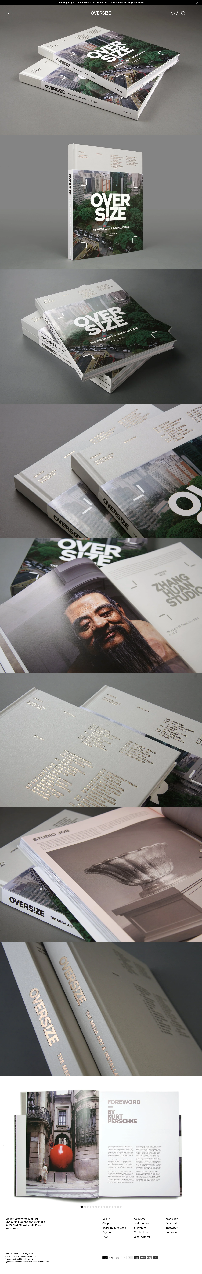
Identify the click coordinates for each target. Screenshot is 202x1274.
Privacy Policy (27, 1254)
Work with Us (142, 1236)
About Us (139, 1218)
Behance (171, 1232)
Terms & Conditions (13, 1254)
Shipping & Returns (114, 1227)
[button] (4, 1145)
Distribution (141, 1223)
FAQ (105, 1236)
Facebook (171, 1218)
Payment (107, 1232)
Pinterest (171, 1223)
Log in (106, 1218)
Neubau (19, 1262)
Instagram (171, 1227)
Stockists (140, 1227)
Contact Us (141, 1232)
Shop (105, 1223)
